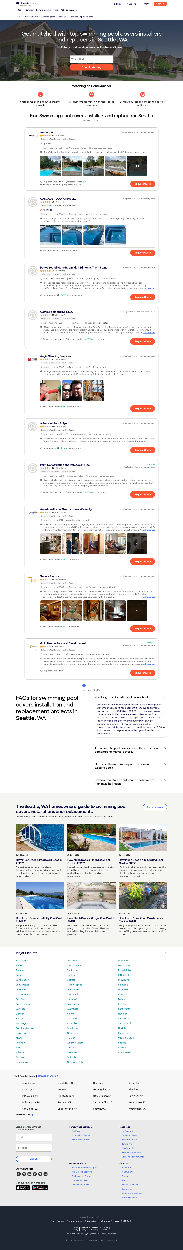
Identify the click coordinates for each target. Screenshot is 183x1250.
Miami (19, 1038)
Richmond (123, 1033)
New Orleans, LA (102, 1096)
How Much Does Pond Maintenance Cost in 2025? (141, 920)
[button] (50, 166)
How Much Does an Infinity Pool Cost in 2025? (39, 920)
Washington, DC (137, 1108)
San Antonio (124, 1018)
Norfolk (122, 1028)
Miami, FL (133, 1089)
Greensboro (73, 1033)
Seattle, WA (99, 1108)
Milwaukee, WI (30, 1096)
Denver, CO (28, 1089)
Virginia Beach (126, 1038)
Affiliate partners (129, 1197)
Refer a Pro (127, 1144)
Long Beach (22, 980)
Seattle (122, 1042)
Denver (20, 1013)
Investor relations (130, 1185)
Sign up (34, 1158)
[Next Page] (114, 685)
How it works (128, 1167)
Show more (150, 288)
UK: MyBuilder (126, 1221)
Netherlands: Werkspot (109, 1221)
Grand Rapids (74, 984)
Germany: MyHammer (75, 1221)
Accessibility (105, 1229)
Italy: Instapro (92, 1221)
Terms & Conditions (108, 1234)
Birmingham (22, 960)
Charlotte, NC (65, 1083)
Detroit (71, 980)
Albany (70, 1013)
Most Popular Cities (24, 1076)
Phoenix (20, 965)
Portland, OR (65, 1102)
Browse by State (47, 1076)
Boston (71, 975)
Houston (122, 1013)
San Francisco (23, 1004)
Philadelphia (125, 970)
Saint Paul (72, 994)
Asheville (72, 1023)
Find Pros (76, 1131)
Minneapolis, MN (66, 1096)
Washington (22, 1023)
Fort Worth (124, 1009)
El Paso (122, 1004)
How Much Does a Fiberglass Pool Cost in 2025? (88, 861)
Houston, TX (64, 1089)
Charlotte (72, 1028)
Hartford (20, 1018)
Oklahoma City (75, 1062)
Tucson (20, 970)
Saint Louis (73, 1004)
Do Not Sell (93, 1229)
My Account (127, 1131)
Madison (122, 1047)
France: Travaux (57, 1221)
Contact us (127, 1189)
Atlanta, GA (28, 1083)
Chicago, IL (99, 1083)
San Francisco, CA (67, 1108)
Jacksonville (22, 1033)
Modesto (21, 989)
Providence (124, 980)
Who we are (127, 1172)
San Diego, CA (30, 1108)
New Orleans (74, 965)
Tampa (19, 1047)
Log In (146, 3)
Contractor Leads (80, 1180)
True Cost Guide (129, 1135)
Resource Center (129, 1139)
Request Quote (143, 183)
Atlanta (20, 1052)
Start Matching (91, 67)
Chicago (20, 1057)
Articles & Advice (69, 10)
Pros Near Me (128, 1148)
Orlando (20, 1042)
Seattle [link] (34, 17)
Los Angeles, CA (102, 1089)
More (56, 10)
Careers (125, 1176)
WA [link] (26, 17)
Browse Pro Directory (82, 1135)
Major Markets (26, 953)
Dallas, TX (133, 1083)
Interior (19, 10)
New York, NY (135, 1096)
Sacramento (23, 994)
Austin (121, 994)
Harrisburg (124, 965)
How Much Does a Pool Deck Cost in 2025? (39, 861)
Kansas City (73, 999)
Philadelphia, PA (31, 1102)
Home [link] (19, 17)
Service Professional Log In (84, 1167)
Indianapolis (22, 1062)
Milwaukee (124, 1052)
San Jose (21, 1009)
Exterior (30, 10)
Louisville (72, 960)
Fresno (19, 975)
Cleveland (72, 1052)
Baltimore (72, 970)
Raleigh (71, 1038)
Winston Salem (75, 1042)
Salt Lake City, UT (102, 1102)
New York (72, 1018)
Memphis (123, 984)
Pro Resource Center (81, 1176)
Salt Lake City (125, 1023)
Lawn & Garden (43, 10)
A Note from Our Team (132, 1152)
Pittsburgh (124, 975)
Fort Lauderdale (25, 1028)
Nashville (123, 989)
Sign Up (160, 3)
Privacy (76, 1229)
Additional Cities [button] (23, 1114)
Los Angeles (22, 984)
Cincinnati (72, 1047)
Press (124, 1180)
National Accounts (80, 1185)
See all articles (155, 807)
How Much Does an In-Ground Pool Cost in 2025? (141, 861)
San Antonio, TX (137, 1102)
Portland (123, 960)
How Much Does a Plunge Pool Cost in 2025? (91, 920)
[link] (91, 135)
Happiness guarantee (132, 1193)
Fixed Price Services (81, 1139)
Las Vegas (72, 1009)
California (84, 1229)
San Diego (21, 999)
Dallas (121, 999)
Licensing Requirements (133, 1157)
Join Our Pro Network (82, 1172)
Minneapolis (73, 989)
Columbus (72, 1057)
